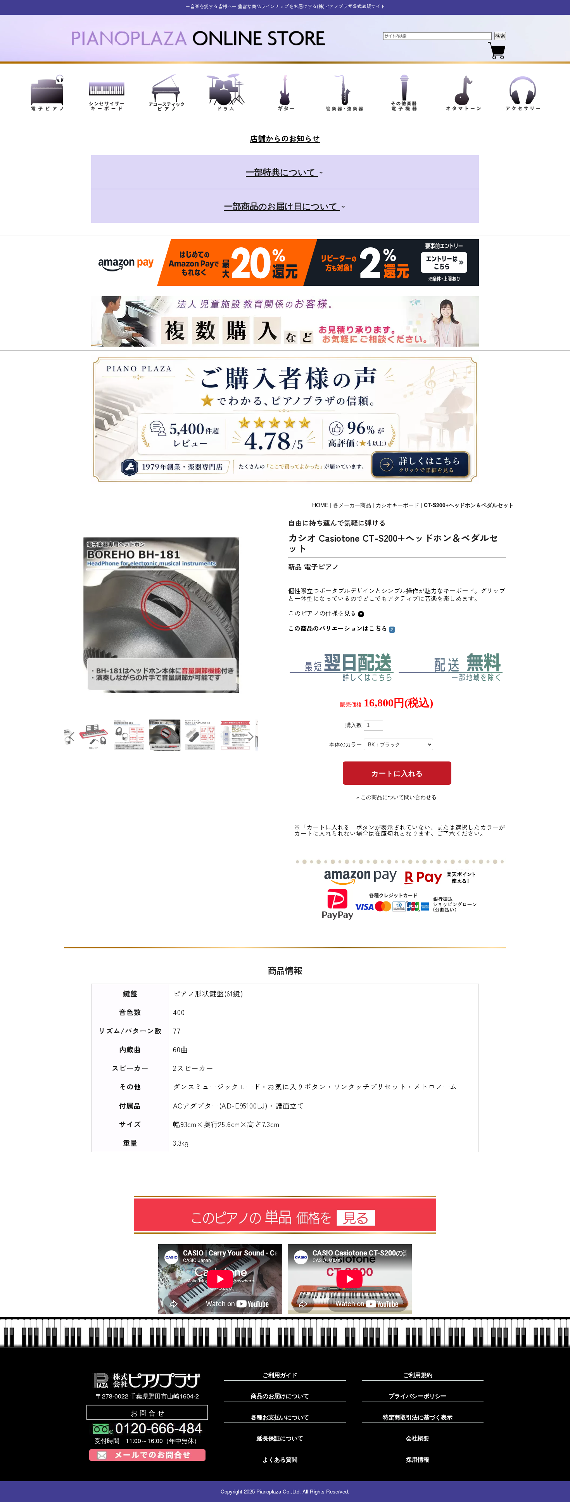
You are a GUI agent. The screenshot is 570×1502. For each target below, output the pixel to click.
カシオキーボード (397, 505)
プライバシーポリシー (418, 1396)
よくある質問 (280, 1459)
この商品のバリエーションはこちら (338, 628)
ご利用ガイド (280, 1375)
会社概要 (417, 1438)
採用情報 (417, 1459)
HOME (320, 505)
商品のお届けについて (280, 1396)
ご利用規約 (417, 1375)
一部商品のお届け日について (282, 206)
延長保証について (280, 1438)
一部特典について (282, 172)
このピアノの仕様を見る (323, 613)
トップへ (550, 1487)
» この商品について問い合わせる (396, 797)
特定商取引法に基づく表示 (418, 1417)
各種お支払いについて (280, 1417)
